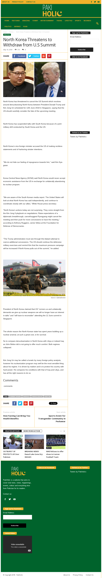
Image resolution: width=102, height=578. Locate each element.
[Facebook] (91, 1)
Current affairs (15, 396)
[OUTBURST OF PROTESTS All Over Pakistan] (12, 442)
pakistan (47, 396)
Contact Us (30, 2)
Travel (59, 21)
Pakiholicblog (37, 396)
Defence (17, 26)
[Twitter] (95, 1)
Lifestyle (68, 21)
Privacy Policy (17, 2)
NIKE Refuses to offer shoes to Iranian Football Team (55, 454)
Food (25, 26)
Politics (8, 26)
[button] (97, 23)
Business (87, 21)
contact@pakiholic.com (21, 494)
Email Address (75, 37)
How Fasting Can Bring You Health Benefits (16, 417)
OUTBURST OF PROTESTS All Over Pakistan (11, 454)
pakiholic (26, 396)
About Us (5, 2)
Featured (16, 21)
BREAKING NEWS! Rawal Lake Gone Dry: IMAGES (34, 454)
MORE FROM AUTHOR (32, 431)
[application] (17, 544)
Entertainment (47, 21)
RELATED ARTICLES (12, 431)
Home (7, 21)
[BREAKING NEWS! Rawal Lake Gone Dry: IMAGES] (34, 442)
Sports (78, 21)
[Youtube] (98, 1)
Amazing (26, 21)
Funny (35, 21)
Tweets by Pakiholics (78, 137)
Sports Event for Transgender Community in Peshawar (51, 418)
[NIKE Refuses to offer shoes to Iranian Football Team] (55, 442)
